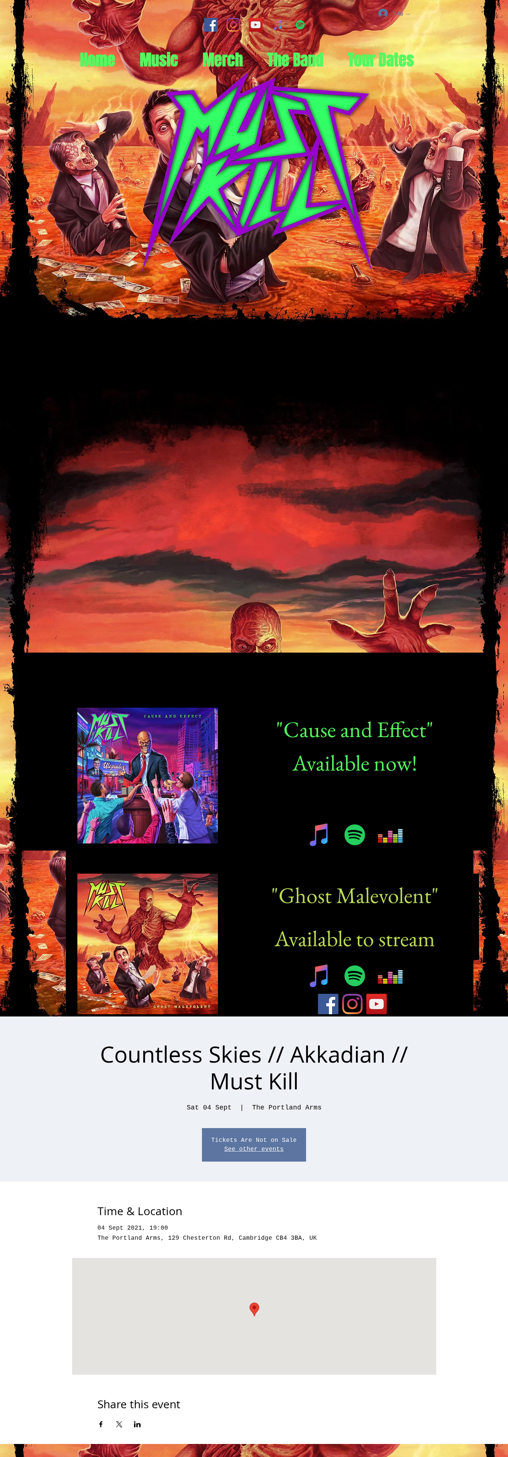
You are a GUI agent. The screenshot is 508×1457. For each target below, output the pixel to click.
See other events (254, 1149)
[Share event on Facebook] (101, 1424)
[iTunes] (278, 25)
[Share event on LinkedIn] (137, 1424)
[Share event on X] (119, 1424)
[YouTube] (256, 25)
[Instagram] (233, 25)
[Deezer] (390, 835)
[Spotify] (300, 25)
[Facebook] (211, 25)
